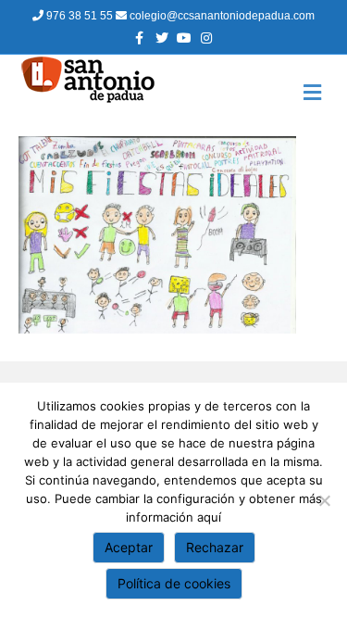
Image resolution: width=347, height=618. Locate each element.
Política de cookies (174, 583)
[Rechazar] (324, 500)
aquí (209, 517)
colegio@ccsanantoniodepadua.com (221, 15)
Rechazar (214, 547)
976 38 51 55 (79, 15)
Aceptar (129, 547)
